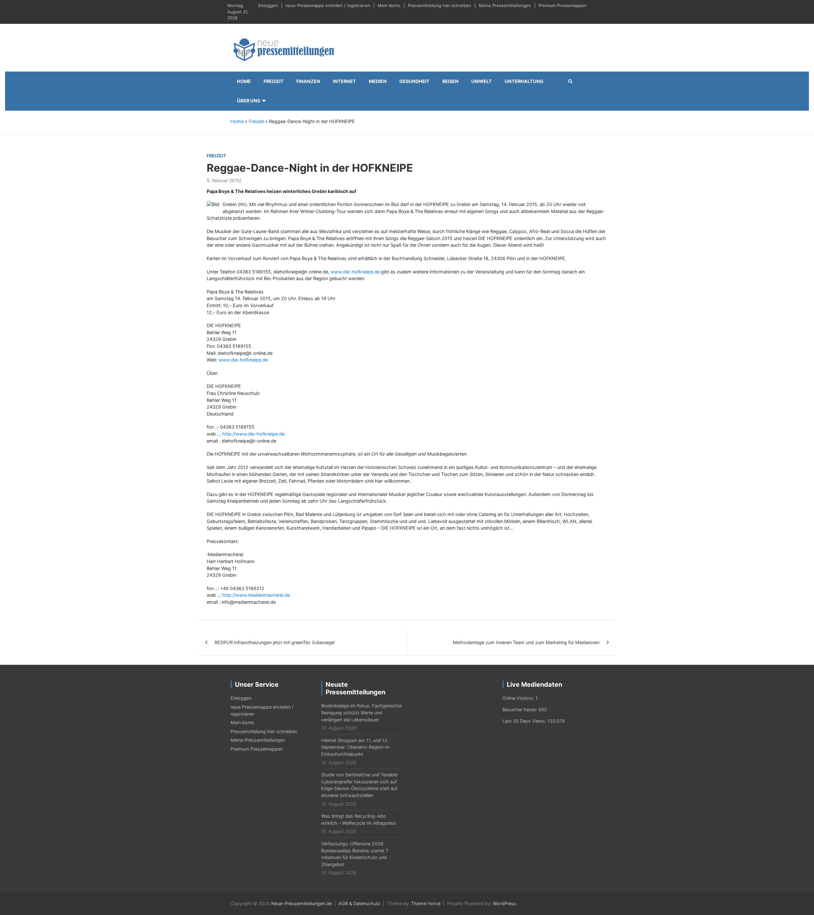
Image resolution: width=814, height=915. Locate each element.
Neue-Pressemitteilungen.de (301, 903)
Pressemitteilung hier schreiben (439, 5)
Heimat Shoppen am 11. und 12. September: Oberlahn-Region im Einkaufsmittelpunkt (355, 747)
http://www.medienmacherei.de (256, 595)
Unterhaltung (524, 81)
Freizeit (274, 81)
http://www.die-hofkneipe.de (253, 434)
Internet (344, 81)
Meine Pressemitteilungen (505, 5)
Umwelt (481, 81)
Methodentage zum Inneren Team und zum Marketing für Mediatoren (526, 642)
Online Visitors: (518, 698)
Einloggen (268, 5)
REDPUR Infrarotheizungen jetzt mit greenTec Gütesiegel (275, 642)
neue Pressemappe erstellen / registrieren (328, 5)
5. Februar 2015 (223, 180)
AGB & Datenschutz (359, 903)
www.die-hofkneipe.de (355, 271)
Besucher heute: (520, 709)
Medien (378, 81)
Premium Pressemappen (563, 5)
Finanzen (308, 81)
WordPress (504, 903)
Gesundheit (414, 81)
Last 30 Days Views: (525, 721)
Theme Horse (425, 903)
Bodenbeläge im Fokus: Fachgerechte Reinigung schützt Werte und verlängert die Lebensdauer (361, 712)
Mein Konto (389, 5)
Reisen (450, 81)
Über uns (248, 100)
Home (244, 81)
